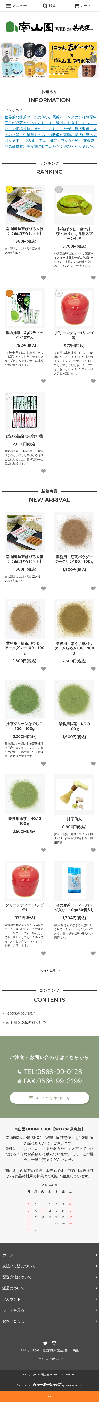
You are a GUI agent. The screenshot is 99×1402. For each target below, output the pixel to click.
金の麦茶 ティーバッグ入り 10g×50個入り (74, 907)
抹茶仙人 (74, 818)
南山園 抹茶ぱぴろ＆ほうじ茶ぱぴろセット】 (25, 231)
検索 (52, 5)
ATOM (35, 1350)
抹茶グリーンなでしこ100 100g (24, 726)
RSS (23, 1350)
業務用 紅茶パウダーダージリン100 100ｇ (74, 559)
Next (93, 59)
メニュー (19, 5)
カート (85, 5)
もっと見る (48, 970)
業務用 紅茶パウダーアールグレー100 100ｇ (24, 648)
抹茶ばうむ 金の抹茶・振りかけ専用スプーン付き (74, 234)
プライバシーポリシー (49, 1358)
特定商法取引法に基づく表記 (61, 1350)
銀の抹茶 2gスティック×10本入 (25, 335)
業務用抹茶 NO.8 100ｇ (76, 726)
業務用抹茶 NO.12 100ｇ (26, 821)
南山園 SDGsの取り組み (26, 1022)
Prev (6, 59)
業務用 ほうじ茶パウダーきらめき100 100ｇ (74, 648)
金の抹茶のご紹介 (20, 1013)
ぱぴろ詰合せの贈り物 (24, 436)
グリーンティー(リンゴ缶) (74, 335)
